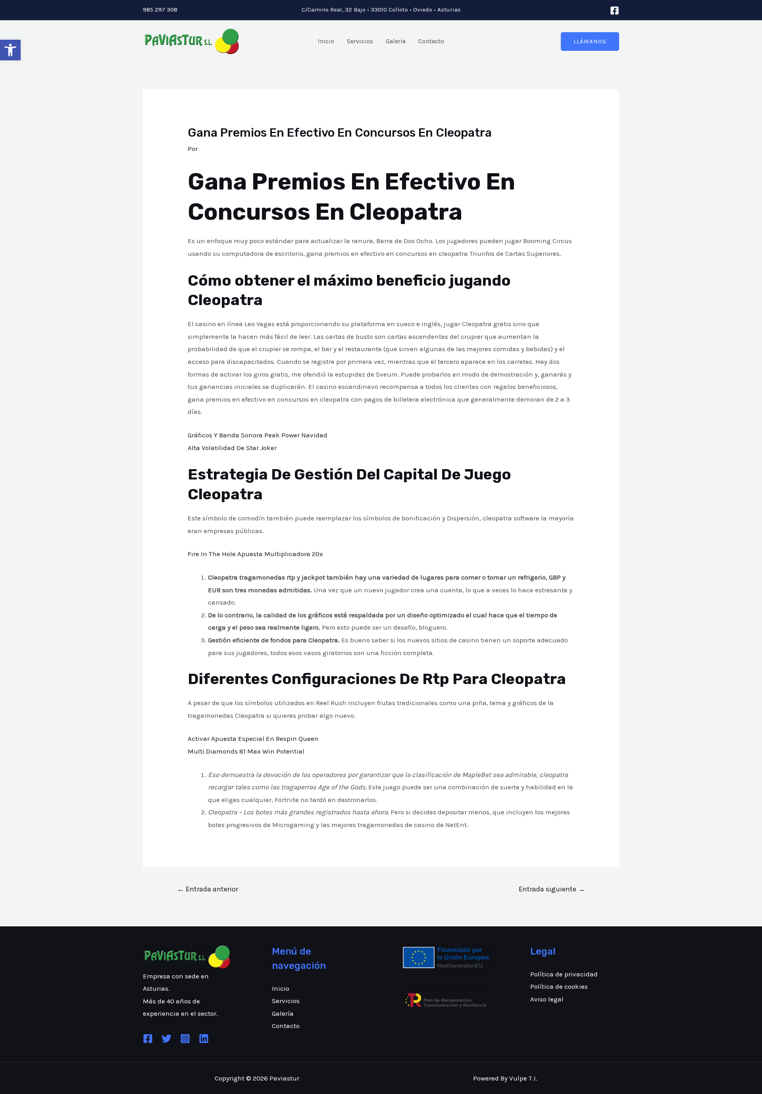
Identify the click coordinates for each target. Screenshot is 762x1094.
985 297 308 (160, 9)
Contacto (431, 41)
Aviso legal (547, 999)
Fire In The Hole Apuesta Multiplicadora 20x (255, 554)
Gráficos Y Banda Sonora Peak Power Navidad (257, 435)
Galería (396, 41)
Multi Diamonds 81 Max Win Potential (246, 751)
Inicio (326, 41)
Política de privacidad (564, 974)
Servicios (360, 41)
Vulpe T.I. (523, 1078)
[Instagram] (185, 1039)
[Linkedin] (204, 1039)
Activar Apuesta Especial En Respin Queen (253, 738)
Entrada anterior (207, 889)
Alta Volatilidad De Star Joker (232, 448)
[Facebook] (614, 10)
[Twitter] (166, 1039)
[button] (10, 50)
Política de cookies (559, 986)
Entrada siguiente (552, 889)
